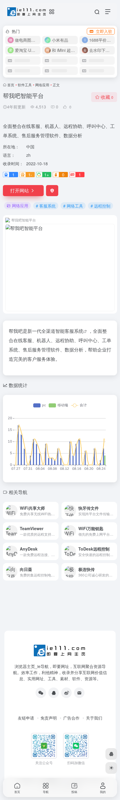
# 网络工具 (73, 206)
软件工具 (25, 84)
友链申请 (26, 718)
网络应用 (42, 84)
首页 (10, 84)
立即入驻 (104, 31)
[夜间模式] (111, 768)
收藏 (107, 97)
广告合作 (71, 718)
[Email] (79, 693)
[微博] (66, 693)
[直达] (55, 510)
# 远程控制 (100, 206)
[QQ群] (53, 693)
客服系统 (74, 331)
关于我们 (94, 718)
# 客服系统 (46, 206)
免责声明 (48, 718)
